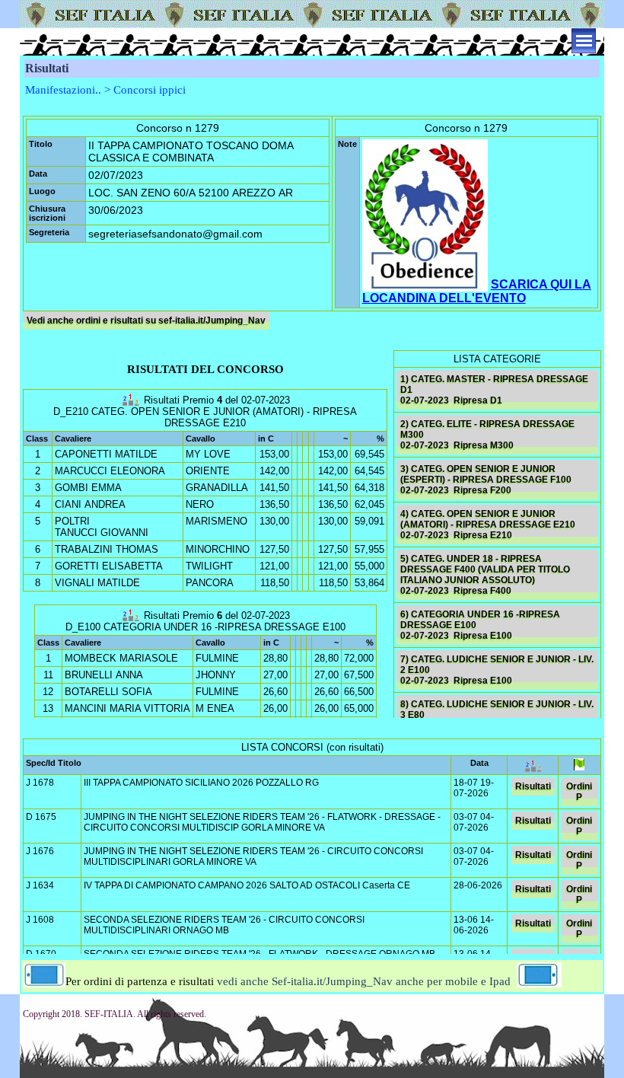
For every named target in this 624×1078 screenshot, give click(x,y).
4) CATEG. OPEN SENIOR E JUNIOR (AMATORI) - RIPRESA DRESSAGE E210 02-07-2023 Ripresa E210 (487, 525)
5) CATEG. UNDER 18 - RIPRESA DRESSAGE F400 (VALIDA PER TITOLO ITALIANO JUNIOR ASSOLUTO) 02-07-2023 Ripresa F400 (485, 574)
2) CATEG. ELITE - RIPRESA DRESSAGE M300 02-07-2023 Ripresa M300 (487, 435)
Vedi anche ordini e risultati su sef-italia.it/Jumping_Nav (146, 320)
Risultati (533, 786)
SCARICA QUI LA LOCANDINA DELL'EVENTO (476, 291)
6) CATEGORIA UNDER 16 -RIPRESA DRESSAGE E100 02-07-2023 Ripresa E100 (480, 625)
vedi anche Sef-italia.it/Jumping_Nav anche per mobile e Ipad (364, 981)
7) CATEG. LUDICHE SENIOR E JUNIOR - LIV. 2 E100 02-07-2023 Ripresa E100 (497, 670)
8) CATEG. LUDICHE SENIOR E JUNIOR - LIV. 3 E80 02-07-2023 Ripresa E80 (497, 715)
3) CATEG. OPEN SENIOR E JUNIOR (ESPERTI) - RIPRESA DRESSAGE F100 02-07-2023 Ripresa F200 (485, 480)
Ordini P (579, 791)
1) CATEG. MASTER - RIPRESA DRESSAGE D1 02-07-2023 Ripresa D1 (494, 390)
